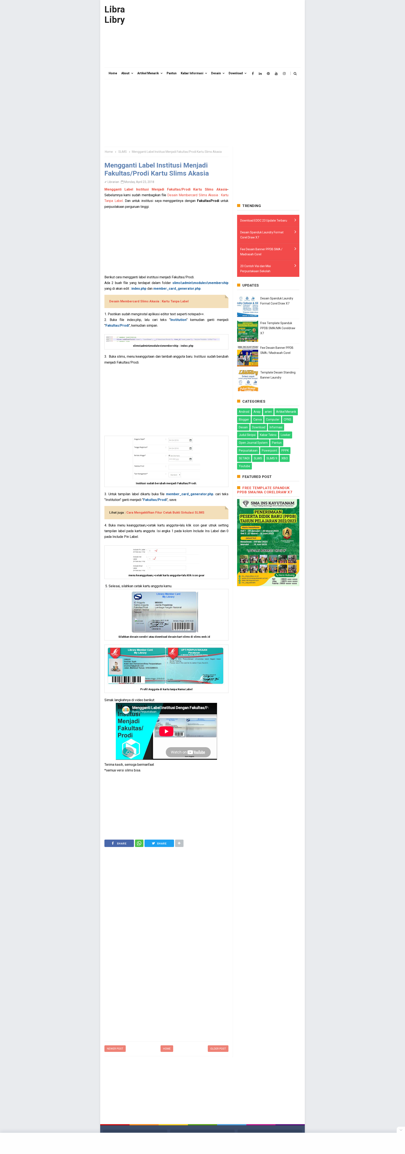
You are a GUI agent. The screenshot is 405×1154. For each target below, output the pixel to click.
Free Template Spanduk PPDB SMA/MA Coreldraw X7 (277, 328)
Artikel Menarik (286, 411)
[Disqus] (166, 985)
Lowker (285, 435)
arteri (268, 411)
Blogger (244, 419)
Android (244, 411)
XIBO (284, 458)
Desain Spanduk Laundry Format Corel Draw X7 (262, 235)
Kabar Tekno (268, 435)
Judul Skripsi (247, 435)
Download (258, 427)
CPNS (287, 419)
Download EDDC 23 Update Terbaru (263, 220)
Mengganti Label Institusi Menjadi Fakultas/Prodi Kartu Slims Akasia (165, 189)
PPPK (285, 450)
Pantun (277, 442)
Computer (272, 419)
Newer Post (115, 1048)
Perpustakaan (248, 450)
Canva (257, 419)
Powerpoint (269, 450)
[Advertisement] (224, 33)
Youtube (244, 466)
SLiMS (258, 458)
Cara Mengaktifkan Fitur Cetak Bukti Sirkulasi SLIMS (165, 512)
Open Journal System (253, 442)
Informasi (276, 427)
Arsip (257, 411)
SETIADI (244, 458)
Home (167, 1048)
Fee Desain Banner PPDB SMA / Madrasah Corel (261, 252)
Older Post (218, 1048)
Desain (243, 427)
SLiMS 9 (271, 458)
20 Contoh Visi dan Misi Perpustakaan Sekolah (255, 268)
